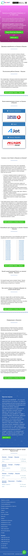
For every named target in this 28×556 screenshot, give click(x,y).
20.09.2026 (21, 255)
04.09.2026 (8, 254)
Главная (2, 518)
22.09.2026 (21, 258)
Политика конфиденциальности (8, 502)
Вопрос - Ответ (4, 512)
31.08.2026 (8, 248)
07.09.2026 (8, 258)
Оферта (3, 510)
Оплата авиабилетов (5, 504)
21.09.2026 (21, 256)
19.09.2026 (21, 254)
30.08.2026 (8, 247)
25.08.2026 (8, 240)
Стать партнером (5, 514)
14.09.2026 (21, 247)
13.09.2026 (21, 246)
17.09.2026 (21, 251)
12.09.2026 (21, 244)
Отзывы (2, 532)
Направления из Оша (5, 522)
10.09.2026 (21, 242)
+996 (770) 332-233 (5, 539)
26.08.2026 (8, 242)
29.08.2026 (8, 246)
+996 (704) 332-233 (5, 541)
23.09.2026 (21, 259)
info (4, 547)
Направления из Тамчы (6, 524)
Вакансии (3, 516)
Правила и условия (5, 500)
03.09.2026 (8, 252)
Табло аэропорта (5, 528)
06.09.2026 (8, 256)
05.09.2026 (8, 255)
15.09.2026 (21, 248)
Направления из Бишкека (6, 520)
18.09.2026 (21, 252)
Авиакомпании (4, 526)
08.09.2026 (8, 259)
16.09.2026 (21, 250)
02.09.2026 (8, 251)
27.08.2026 (8, 243)
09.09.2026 (21, 240)
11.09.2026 (21, 243)
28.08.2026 (8, 244)
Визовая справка (4, 508)
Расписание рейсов (5, 530)
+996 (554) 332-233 (5, 537)
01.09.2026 (8, 250)
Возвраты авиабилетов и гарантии (8, 506)
